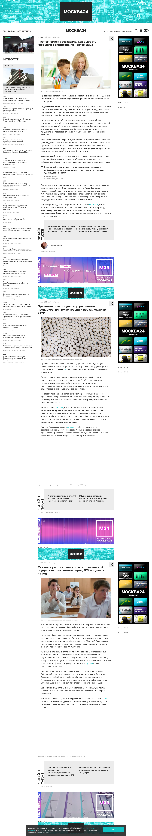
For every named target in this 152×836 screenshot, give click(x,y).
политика (6, 113)
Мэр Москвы (9, 66)
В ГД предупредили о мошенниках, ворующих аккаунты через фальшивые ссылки (17, 261)
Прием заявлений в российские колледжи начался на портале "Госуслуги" (94, 770)
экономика (6, 124)
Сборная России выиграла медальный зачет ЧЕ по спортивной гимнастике (17, 229)
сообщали (58, 407)
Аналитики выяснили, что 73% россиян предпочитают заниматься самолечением (62, 498)
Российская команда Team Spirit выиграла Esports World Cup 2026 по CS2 (18, 174)
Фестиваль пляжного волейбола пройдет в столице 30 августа (15, 130)
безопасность (7, 266)
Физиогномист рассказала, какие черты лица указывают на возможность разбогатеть (93, 229)
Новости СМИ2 (43, 286)
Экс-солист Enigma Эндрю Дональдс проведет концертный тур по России (17, 305)
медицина (49, 512)
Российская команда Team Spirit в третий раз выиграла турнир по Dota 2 (17, 316)
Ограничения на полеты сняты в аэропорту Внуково (15, 326)
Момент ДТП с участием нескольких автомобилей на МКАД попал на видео (17, 250)
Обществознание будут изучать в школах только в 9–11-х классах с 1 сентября (16, 208)
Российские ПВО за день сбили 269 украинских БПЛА (16, 196)
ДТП (15, 103)
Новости (11, 59)
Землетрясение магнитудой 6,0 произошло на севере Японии (14, 272)
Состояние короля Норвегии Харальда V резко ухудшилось (18, 110)
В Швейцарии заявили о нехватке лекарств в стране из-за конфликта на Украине (94, 498)
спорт (5, 134)
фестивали (16, 134)
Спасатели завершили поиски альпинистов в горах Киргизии (14, 336)
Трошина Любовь (56, 246)
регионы (20, 103)
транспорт (6, 167)
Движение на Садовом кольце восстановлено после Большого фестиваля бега (15, 162)
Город (55, 563)
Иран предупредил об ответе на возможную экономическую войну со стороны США (17, 185)
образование (7, 212)
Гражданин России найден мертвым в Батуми (17, 239)
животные (6, 299)
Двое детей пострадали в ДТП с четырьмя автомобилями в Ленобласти (17, 99)
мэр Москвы (7, 350)
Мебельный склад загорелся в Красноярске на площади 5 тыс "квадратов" (14, 358)
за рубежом (14, 113)
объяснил (93, 204)
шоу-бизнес (7, 222)
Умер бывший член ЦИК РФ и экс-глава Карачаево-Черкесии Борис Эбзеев (17, 151)
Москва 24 (76, 30)
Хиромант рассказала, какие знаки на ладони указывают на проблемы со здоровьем (62, 229)
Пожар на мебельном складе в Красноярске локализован (14, 141)
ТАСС (65, 369)
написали (106, 698)
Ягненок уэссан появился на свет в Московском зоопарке (16, 295)
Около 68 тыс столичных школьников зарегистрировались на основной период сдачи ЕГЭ (61, 771)
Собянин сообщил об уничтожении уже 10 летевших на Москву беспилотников (17, 90)
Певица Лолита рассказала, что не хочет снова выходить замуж (16, 219)
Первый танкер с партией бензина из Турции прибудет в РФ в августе (17, 120)
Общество (56, 37)
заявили (71, 427)
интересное (52, 251)
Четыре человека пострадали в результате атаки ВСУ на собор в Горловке (15, 284)
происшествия (8, 103)
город (10, 134)
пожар (16, 144)
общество (16, 212)
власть (43, 512)
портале (89, 663)
